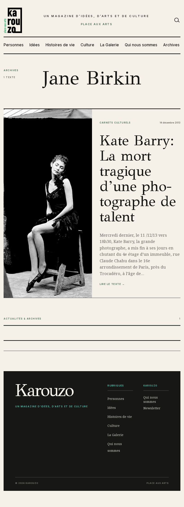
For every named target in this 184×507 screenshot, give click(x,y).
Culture (87, 45)
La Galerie (109, 45)
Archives (171, 45)
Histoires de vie (60, 45)
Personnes (14, 45)
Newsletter (151, 408)
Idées (34, 45)
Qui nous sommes (141, 45)
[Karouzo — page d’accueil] (13, 20)
